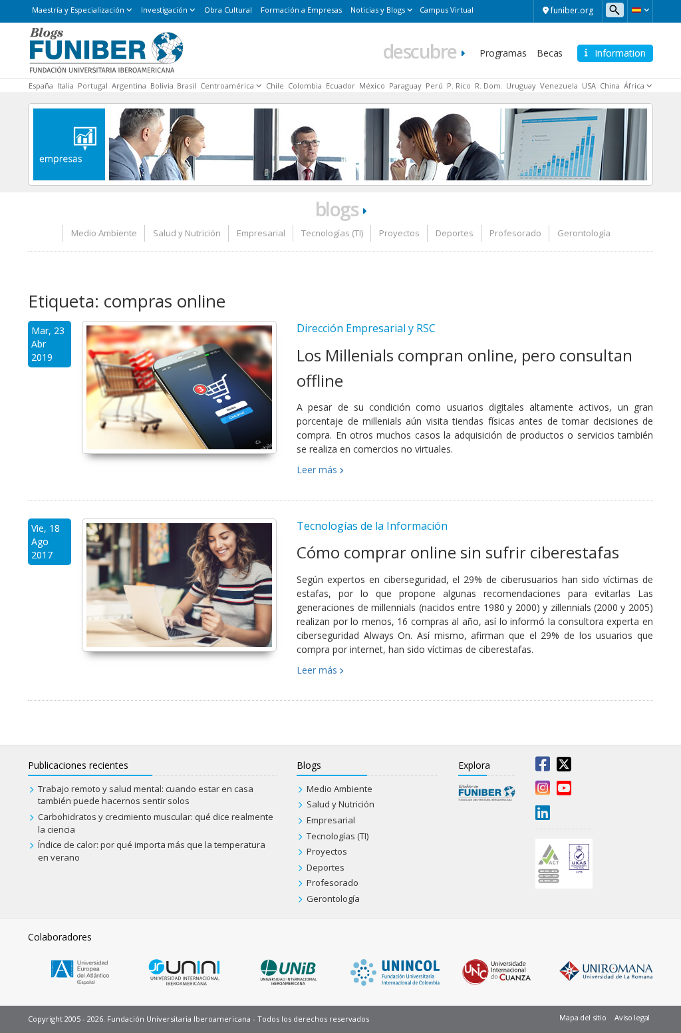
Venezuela (559, 86)
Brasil (186, 86)
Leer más (317, 469)
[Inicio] (106, 49)
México (372, 86)
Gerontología (584, 233)
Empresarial (261, 233)
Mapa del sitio (582, 1017)
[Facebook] (542, 767)
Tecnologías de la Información (372, 525)
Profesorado (515, 233)
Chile (275, 86)
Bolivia (162, 86)
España (41, 86)
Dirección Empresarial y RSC (366, 328)
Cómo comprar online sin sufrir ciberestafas (458, 552)
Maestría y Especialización (78, 10)
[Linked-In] (542, 815)
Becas (550, 53)
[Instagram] (542, 791)
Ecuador (340, 86)
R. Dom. (489, 86)
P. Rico (459, 86)
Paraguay (405, 86)
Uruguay (521, 86)
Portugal (93, 86)
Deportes (455, 233)
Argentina (129, 86)
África (634, 86)
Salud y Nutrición (187, 233)
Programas (502, 53)
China (610, 86)
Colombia (305, 86)
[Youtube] (564, 791)
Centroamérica (227, 86)
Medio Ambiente (104, 233)
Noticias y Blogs (377, 10)
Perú (434, 86)
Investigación (164, 10)
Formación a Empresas (301, 10)
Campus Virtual (447, 10)
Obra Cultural (228, 10)
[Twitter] (564, 767)
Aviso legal (632, 1017)
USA (589, 86)
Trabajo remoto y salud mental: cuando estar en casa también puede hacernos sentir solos (145, 795)
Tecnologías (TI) (332, 233)
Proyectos (399, 233)
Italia (65, 86)
